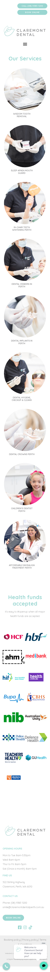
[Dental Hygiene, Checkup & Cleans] (25, 378)
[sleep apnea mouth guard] (25, 151)
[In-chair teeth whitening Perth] (25, 208)
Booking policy (12, 939)
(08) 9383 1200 (18, 902)
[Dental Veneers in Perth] (25, 264)
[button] (32, 5)
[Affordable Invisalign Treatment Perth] (25, 545)
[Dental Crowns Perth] (25, 433)
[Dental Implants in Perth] (25, 321)
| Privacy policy (29, 939)
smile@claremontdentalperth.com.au (23, 907)
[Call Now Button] (6, 966)
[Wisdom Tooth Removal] (25, 94)
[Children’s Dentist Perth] (25, 489)
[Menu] (25, 44)
